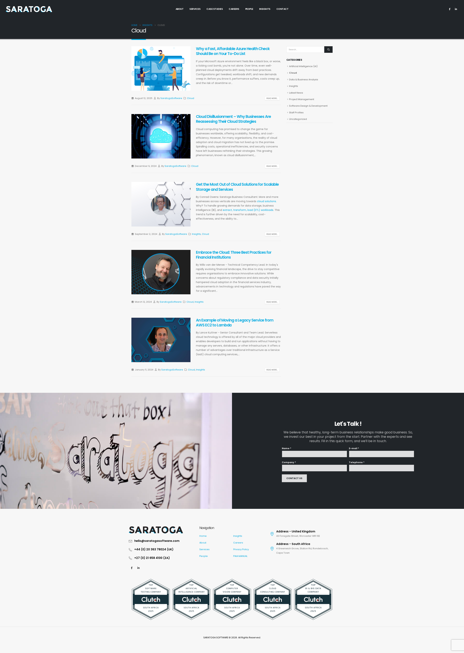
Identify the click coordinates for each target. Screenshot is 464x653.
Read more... (272, 98)
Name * (286, 448)
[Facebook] (449, 9)
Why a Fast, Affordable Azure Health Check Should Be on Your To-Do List (233, 51)
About (202, 542)
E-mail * (354, 448)
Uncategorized (298, 119)
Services (204, 549)
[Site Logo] (28, 9)
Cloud (190, 98)
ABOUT (180, 9)
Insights (196, 234)
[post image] (160, 68)
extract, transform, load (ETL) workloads (248, 210)
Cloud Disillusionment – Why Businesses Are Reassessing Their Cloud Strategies (233, 119)
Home (203, 535)
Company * (289, 462)
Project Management (301, 99)
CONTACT (282, 9)
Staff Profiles (296, 112)
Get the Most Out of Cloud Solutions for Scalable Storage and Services (237, 187)
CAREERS (234, 9)
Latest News (296, 92)
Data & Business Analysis (303, 79)
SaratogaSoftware (171, 98)
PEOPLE (249, 9)
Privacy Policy (241, 549)
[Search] (328, 49)
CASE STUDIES (214, 9)
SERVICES (194, 9)
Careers (238, 542)
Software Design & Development (308, 106)
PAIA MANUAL (240, 556)
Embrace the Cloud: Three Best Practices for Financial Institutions (233, 255)
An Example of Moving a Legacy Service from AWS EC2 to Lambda (234, 323)
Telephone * (356, 462)
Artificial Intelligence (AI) (303, 66)
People (203, 556)
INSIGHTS (264, 9)
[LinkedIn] (455, 9)
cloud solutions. (267, 201)
